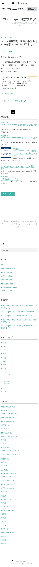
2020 (4, 365)
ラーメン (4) (4, 525)
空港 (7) (3, 503)
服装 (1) (3, 544)
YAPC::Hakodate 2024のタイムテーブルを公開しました (19, 138)
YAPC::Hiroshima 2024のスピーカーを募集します (18, 167)
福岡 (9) (3, 514)
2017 (4, 388)
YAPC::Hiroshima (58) (7, 421)
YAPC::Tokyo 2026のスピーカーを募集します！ (17, 315)
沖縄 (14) (3, 495)
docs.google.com (7, 93)
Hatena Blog (17, 563)
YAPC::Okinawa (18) (7, 488)
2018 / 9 (6, 378)
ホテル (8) (4, 466)
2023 (4, 354)
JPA (2, 265)
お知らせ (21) (5, 447)
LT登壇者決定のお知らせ (10, 179)
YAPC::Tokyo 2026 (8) (8, 406)
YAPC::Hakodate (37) (7, 417)
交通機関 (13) (5, 425)
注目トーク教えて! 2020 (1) (9, 455)
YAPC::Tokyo (7, 51)
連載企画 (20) (5, 458)
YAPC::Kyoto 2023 (6, 291)
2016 (4, 392)
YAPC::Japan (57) (6, 410)
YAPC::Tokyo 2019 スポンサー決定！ (23, 225)
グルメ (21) (4, 469)
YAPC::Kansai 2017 (7, 272)
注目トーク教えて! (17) (8, 481)
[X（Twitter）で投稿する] (13, 112)
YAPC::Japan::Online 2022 (9, 287)
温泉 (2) (3, 443)
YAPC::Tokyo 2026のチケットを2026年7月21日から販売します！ (19, 326)
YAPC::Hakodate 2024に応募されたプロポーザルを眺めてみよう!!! (25, 153)
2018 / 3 (6, 380)
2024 (4, 350)
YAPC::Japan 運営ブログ (19, 19)
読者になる (32, 9)
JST (2, 65)
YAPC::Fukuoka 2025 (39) (9, 414)
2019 (4, 368)
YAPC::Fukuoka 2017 (7, 276)
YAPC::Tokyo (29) (6, 477)
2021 (4, 361)
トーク (3, 62)
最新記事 (4, 300)
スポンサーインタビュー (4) (9, 436)
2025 (4, 346)
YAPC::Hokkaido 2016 (8, 268)
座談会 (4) (4, 429)
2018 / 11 (7, 376)
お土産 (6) (4, 492)
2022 (4, 357)
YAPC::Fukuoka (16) (7, 510)
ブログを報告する (27, 563)
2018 (4, 372)
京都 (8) (3, 440)
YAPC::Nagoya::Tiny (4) (8, 473)
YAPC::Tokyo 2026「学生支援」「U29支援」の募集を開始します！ (19, 320)
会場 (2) (3, 462)
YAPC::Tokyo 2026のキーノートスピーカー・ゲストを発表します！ (19, 306)
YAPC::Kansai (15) (6, 484)
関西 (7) (3, 518)
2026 (4, 342)
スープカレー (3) (6, 499)
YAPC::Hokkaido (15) (7, 532)
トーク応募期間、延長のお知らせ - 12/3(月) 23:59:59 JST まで (19, 43)
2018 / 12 (7, 374)
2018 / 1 (6, 384)
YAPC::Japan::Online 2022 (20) (10, 451)
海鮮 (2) (3, 536)
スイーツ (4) (4, 506)
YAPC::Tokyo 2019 (7, 283)
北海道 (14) (4, 529)
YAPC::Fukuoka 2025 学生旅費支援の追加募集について (19, 126)
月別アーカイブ (7, 337)
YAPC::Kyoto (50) (6, 432)
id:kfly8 (15, 57)
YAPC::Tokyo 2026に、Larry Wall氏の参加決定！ (17, 311)
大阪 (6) (3, 521)
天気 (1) (3, 540)
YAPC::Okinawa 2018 (7, 280)
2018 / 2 (6, 382)
